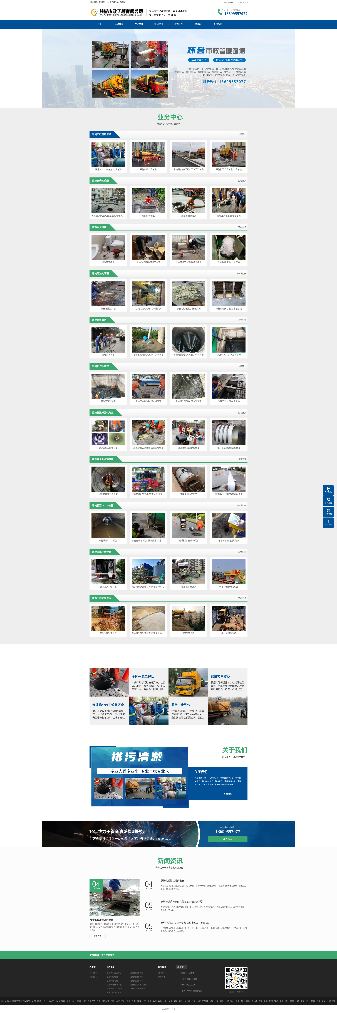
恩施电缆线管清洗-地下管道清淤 (148, 355)
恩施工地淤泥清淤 (108, 633)
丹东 (144, 1001)
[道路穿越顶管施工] (188, 479)
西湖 (318, 1001)
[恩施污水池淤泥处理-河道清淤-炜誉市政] (148, 571)
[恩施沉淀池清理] (108, 386)
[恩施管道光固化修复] (108, 432)
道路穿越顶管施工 (188, 494)
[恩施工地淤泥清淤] (108, 618)
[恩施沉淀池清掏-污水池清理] (188, 386)
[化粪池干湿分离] (188, 571)
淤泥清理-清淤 (188, 633)
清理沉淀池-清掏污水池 (229, 401)
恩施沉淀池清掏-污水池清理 (189, 401)
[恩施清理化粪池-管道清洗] (229, 200)
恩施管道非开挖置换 (138, 985)
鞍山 (128, 1001)
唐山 (58, 1001)
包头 (98, 1001)
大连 (118, 1001)
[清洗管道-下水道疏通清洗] (229, 339)
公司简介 (93, 973)
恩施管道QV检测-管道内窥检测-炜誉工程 (148, 540)
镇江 (276, 1001)
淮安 (260, 1001)
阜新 (160, 1001)
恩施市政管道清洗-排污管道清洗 (189, 355)
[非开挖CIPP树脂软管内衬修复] (229, 479)
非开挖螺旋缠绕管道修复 (228, 448)
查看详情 (228, 794)
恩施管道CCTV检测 (108, 540)
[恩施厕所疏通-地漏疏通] (229, 247)
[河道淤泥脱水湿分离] (229, 571)
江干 (308, 1001)
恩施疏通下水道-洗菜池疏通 (189, 262)
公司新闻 (161, 973)
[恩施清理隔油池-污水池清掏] (229, 293)
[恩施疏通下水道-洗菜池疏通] (188, 247)
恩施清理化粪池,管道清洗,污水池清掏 (108, 216)
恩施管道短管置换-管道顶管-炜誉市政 (148, 494)
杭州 (292, 1001)
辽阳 (165, 1001)
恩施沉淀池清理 (108, 401)
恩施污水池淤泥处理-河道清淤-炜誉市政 (148, 587)
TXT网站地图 (241, 2)
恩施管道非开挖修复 (108, 494)
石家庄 (51, 1001)
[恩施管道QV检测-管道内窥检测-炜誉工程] (148, 525)
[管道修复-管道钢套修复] (188, 432)
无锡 (227, 1001)
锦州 (149, 1001)
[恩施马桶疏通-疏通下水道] (148, 247)
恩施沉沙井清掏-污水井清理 (148, 401)
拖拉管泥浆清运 (228, 633)
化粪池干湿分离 (188, 587)
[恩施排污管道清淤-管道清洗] (229, 154)
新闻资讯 (158, 24)
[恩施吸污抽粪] (148, 200)
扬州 (271, 1001)
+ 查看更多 (241, 134)
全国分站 (218, 24)
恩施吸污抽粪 (148, 216)
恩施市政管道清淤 (148, 169)
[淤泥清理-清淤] (188, 618)
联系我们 (198, 24)
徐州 (232, 1001)
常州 (237, 1001)
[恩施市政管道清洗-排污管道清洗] (188, 339)
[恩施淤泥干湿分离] (108, 571)
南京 (222, 1001)
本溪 (139, 1001)
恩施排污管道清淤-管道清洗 (229, 169)
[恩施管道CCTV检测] (108, 525)
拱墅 (313, 1001)
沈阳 (113, 1001)
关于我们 (178, 24)
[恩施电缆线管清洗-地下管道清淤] (148, 339)
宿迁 (287, 1001)
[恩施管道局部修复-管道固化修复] (148, 432)
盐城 (265, 1001)
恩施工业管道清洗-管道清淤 (108, 169)
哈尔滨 (205, 1001)
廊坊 (79, 1001)
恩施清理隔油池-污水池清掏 (229, 309)
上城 (297, 1001)
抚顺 (134, 1001)
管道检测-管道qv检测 (188, 540)
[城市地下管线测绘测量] (229, 525)
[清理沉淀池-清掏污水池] (229, 386)
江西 (45, 1001)
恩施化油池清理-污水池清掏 (148, 309)
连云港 (254, 1001)
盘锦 (170, 1001)
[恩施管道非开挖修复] (108, 479)
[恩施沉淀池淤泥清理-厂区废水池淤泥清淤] (148, 618)
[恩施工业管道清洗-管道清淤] (108, 154)
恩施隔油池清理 (188, 216)
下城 (302, 1001)
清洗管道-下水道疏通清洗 (229, 355)
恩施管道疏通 (108, 262)
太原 (84, 1001)
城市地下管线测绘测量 (228, 540)
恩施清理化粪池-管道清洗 (229, 216)
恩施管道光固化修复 (108, 448)
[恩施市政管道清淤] (148, 154)
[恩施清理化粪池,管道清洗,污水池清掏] (108, 200)
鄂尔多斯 (105, 1001)
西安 (199, 1001)
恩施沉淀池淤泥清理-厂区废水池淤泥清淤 (148, 633)
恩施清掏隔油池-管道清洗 (188, 309)
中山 (123, 1001)
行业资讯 (161, 977)
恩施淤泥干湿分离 (108, 587)
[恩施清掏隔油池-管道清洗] (188, 293)
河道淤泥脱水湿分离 (228, 587)
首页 (99, 24)
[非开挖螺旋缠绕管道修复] (229, 432)
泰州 (281, 1001)
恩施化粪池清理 (136, 973)
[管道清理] (168, 68)
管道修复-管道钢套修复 (188, 448)
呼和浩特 (91, 1001)
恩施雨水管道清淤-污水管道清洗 (189, 169)
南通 (248, 1001)
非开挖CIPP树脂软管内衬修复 (229, 494)
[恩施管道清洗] (108, 339)
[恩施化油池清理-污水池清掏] (148, 293)
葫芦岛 (187, 1001)
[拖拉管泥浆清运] (229, 618)
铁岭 (176, 1001)
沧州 (74, 1001)
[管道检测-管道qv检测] (188, 525)
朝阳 (181, 1001)
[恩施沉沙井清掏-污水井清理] (148, 386)
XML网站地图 (229, 2)
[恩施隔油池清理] (188, 200)
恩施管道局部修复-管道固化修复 (148, 448)
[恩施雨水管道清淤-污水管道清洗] (188, 154)
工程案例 (139, 24)
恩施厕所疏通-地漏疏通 (229, 262)
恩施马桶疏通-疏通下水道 (148, 262)
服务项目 (119, 24)
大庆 (211, 1001)
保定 (68, 1001)
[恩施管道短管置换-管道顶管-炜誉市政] (148, 479)
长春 (193, 1001)
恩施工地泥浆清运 (114, 993)
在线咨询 (227, 839)
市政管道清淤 (107, 955)
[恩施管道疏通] (108, 247)
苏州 (243, 1001)
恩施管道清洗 (108, 355)
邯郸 (63, 1001)
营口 (155, 1001)
